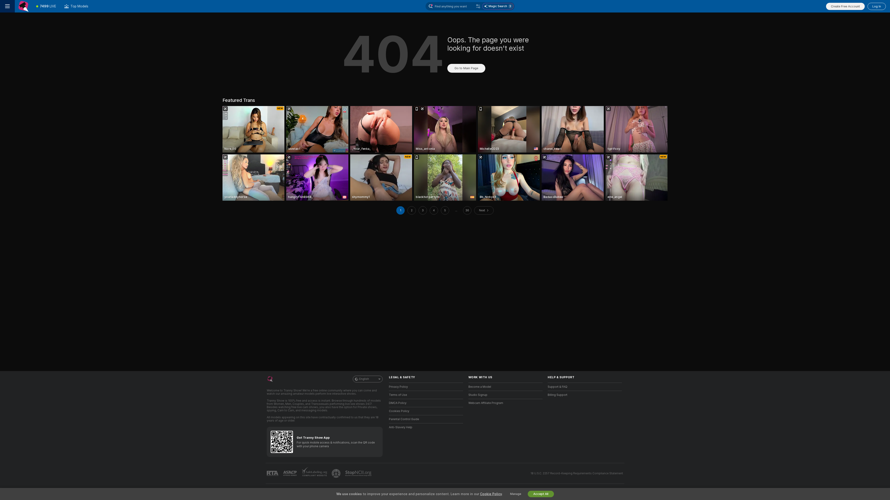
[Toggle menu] (7, 6)
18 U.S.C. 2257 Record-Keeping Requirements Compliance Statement (577, 473)
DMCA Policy (398, 403)
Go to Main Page (466, 68)
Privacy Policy (398, 386)
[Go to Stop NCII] (358, 473)
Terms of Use (398, 395)
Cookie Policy (491, 494)
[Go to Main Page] (23, 6)
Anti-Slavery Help (400, 427)
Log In (876, 6)
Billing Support (557, 395)
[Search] (478, 6)
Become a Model (479, 386)
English (364, 379)
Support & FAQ (557, 386)
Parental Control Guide (404, 419)
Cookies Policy (399, 411)
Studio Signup (477, 395)
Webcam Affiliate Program (485, 403)
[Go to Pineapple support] (336, 473)
